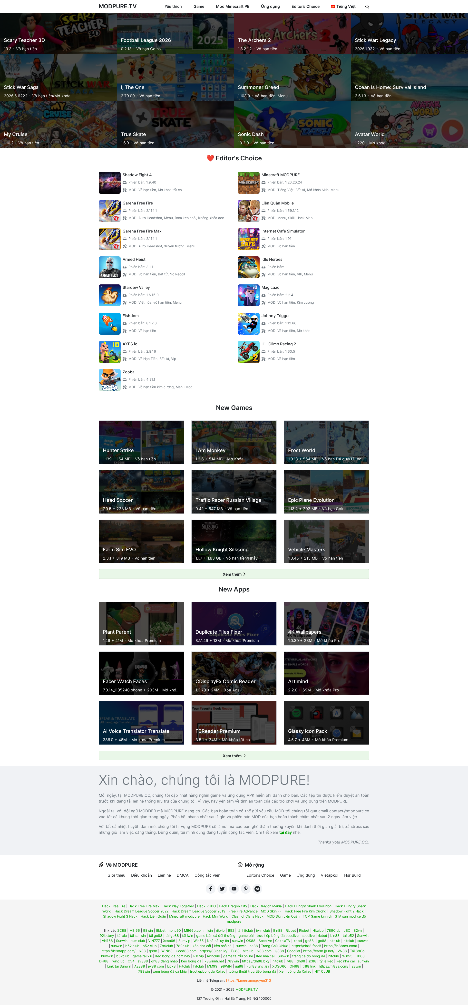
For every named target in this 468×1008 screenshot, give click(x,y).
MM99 (212, 966)
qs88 (153, 951)
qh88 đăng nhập (164, 961)
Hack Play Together (178, 906)
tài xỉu (122, 935)
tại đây (285, 832)
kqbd (297, 941)
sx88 (312, 961)
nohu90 (175, 930)
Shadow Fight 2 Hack (347, 911)
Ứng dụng (270, 6)
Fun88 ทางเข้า (257, 966)
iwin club (263, 930)
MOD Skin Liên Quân (283, 916)
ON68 (294, 966)
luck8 (171, 966)
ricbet (322, 935)
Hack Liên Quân (153, 916)
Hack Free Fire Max (143, 906)
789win (233, 961)
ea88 (254, 946)
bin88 (335, 935)
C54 (131, 961)
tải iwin (187, 935)
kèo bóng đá (191, 961)
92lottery (107, 935)
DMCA (183, 875)
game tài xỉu (142, 956)
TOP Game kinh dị (317, 916)
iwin (210, 930)
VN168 (107, 941)
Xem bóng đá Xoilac (295, 971)
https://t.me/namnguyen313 (248, 980)
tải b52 (348, 935)
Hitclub (318, 930)
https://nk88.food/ (306, 946)
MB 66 (134, 930)
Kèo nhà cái (265, 956)
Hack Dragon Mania (266, 906)
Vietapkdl (329, 875)
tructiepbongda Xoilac (207, 971)
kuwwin (107, 956)
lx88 (142, 951)
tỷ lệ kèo (326, 961)
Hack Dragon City (233, 906)
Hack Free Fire (113, 906)
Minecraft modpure (184, 916)
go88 (309, 941)
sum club (138, 941)
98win (148, 930)
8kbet (161, 930)
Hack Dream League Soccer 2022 (141, 911)
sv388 (143, 961)
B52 (231, 930)
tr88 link (309, 966)
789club (166, 946)
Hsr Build (352, 875)
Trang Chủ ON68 (274, 946)
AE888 (139, 966)
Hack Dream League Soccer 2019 (198, 911)
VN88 (342, 951)
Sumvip (184, 941)
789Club (334, 930)
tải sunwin (138, 935)
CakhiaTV (282, 941)
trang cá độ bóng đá (308, 956)
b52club (122, 956)
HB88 (360, 956)
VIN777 (154, 941)
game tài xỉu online (238, 956)
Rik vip (198, 956)
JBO (347, 930)
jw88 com (156, 966)
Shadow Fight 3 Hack (120, 916)
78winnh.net (214, 961)
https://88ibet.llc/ (213, 951)
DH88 (103, 961)
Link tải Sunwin (119, 966)
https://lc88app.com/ (118, 951)
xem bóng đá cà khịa (170, 971)
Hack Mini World (215, 916)
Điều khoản (141, 875)
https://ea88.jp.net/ (318, 951)
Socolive (265, 941)
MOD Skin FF (271, 911)
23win (356, 966)
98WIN (226, 966)
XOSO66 (279, 966)
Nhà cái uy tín (218, 941)
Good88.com (186, 951)
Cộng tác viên (207, 875)
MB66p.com (194, 930)
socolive (308, 935)
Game (199, 6)
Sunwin (363, 935)
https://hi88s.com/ (333, 966)
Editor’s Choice (306, 6)
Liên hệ (164, 875)
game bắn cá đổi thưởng (215, 935)
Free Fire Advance (243, 911)
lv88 (289, 961)
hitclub (335, 941)
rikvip (220, 930)
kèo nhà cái (202, 946)
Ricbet (291, 930)
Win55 (199, 941)
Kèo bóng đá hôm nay (172, 956)
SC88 (121, 930)
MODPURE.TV (118, 6)
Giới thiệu (116, 875)
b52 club (132, 946)
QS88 (250, 941)
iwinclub (213, 956)
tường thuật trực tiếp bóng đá (252, 971)
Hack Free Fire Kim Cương (305, 911)
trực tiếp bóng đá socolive (278, 935)
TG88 (235, 951)
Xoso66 (169, 941)
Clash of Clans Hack (247, 916)
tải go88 (155, 935)
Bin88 (278, 930)
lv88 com (264, 951)
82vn (358, 930)
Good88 (293, 951)
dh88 (301, 961)
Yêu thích (173, 6)
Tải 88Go (357, 951)
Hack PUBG (206, 906)
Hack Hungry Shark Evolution (308, 906)
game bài (246, 935)
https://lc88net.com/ (340, 946)
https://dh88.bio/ (255, 961)
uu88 (239, 966)
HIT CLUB (322, 971)
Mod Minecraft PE (232, 6)
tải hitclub (245, 930)
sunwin (237, 941)
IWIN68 (166, 951)
